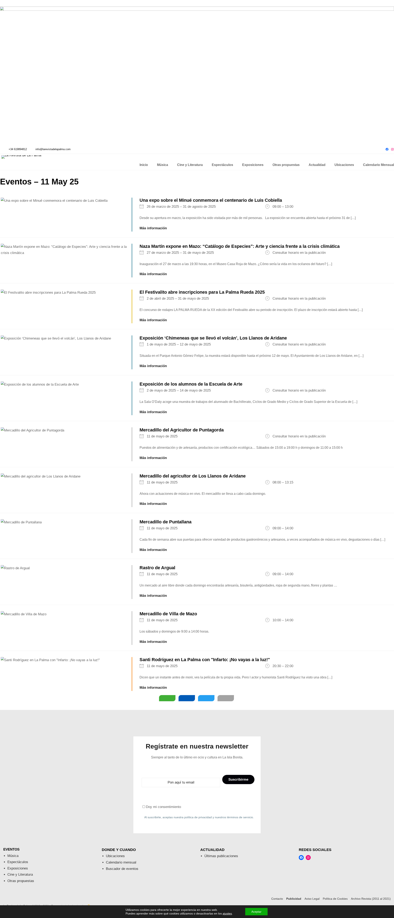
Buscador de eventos (122, 869)
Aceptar (256, 911)
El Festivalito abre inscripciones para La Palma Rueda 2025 (202, 292)
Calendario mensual (121, 862)
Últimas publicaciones (221, 856)
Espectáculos (17, 862)
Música (12, 856)
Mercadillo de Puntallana (165, 521)
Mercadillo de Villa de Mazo (168, 613)
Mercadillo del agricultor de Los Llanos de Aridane (193, 476)
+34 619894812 (18, 149)
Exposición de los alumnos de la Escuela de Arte (191, 384)
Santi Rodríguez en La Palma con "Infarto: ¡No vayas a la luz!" (205, 659)
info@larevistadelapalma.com (53, 149)
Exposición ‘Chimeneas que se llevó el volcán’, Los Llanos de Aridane (213, 338)
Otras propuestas (20, 881)
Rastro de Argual (157, 567)
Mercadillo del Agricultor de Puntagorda (182, 429)
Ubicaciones (115, 856)
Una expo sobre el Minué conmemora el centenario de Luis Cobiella (211, 200)
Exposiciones (17, 868)
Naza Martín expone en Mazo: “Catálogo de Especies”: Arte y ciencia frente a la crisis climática (240, 246)
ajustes (227, 913)
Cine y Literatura (20, 874)
